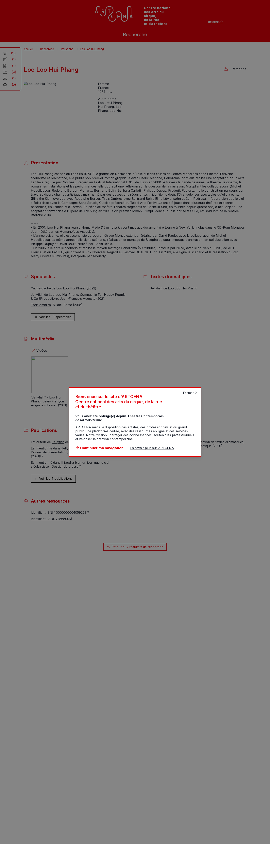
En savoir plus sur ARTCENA (152, 448)
